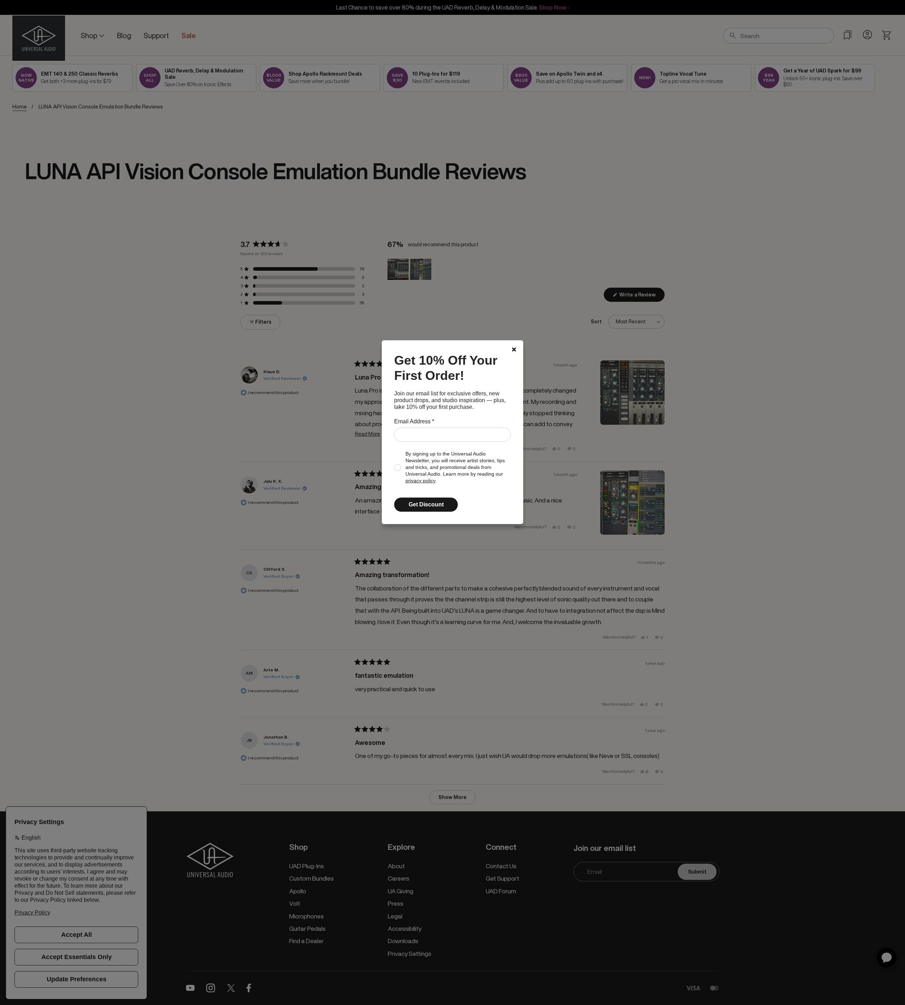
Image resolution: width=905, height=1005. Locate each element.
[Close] (514, 349)
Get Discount (426, 504)
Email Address (414, 421)
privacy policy (420, 480)
